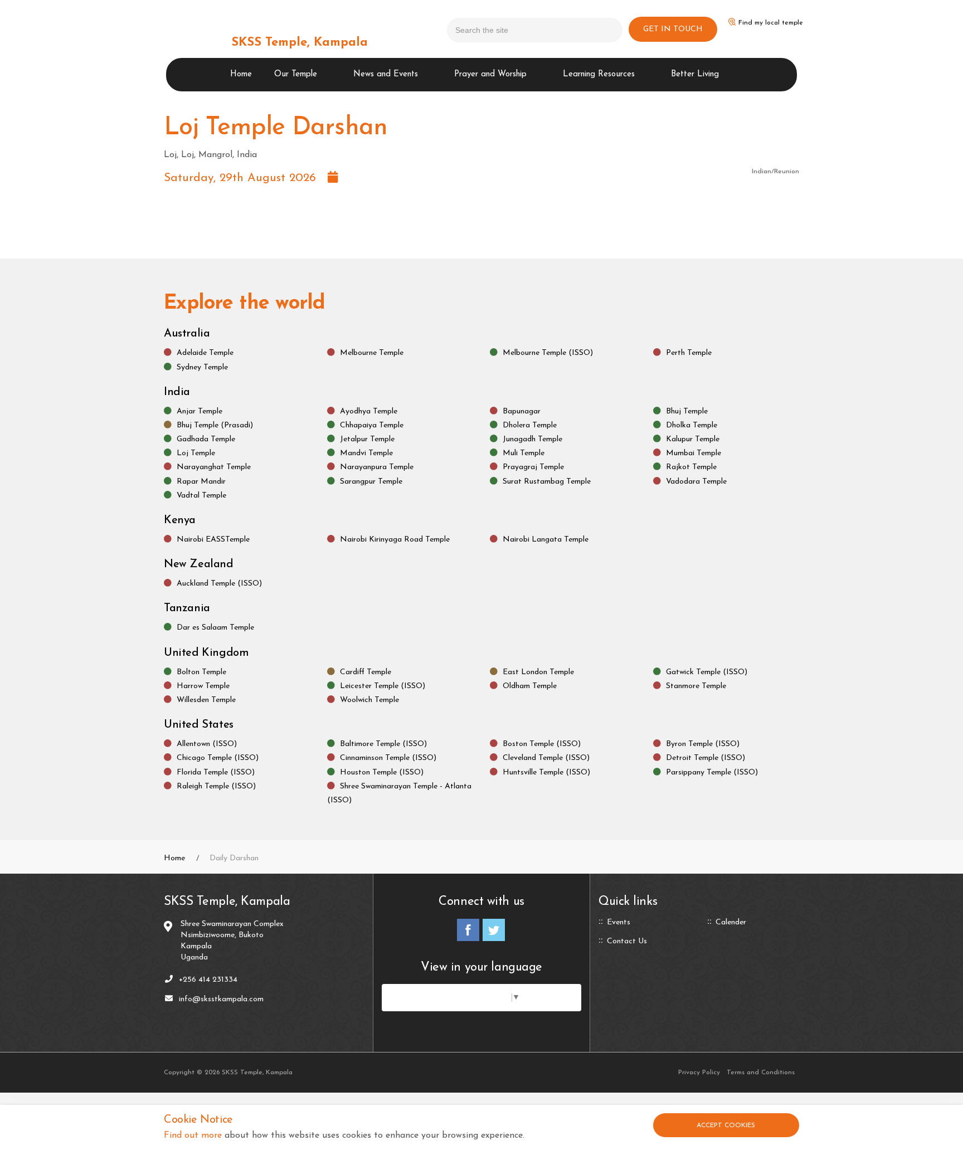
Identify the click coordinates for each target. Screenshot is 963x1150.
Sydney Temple (202, 367)
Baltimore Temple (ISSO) (383, 744)
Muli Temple (523, 453)
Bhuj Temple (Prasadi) (215, 425)
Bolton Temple (201, 671)
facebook (468, 930)
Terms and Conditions (761, 1072)
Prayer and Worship (490, 74)
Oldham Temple (530, 685)
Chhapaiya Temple (371, 425)
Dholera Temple (530, 425)
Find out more (193, 1135)
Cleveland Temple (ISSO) (546, 758)
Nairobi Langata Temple (545, 539)
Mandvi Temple (366, 453)
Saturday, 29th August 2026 (246, 178)
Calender (731, 923)
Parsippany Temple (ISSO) (712, 772)
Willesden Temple (206, 699)
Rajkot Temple (691, 467)
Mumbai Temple (693, 453)
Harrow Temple (203, 685)
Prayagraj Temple (533, 467)
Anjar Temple (199, 411)
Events (618, 923)
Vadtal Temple (201, 495)
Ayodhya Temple (368, 411)
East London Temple (538, 671)
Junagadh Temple (532, 439)
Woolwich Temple (369, 699)
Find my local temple (770, 23)
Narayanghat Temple (214, 467)
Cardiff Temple (365, 671)
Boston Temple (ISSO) (542, 744)
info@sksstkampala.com (221, 999)
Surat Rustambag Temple (547, 481)
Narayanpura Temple (377, 467)
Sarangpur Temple (371, 481)
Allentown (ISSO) (207, 744)
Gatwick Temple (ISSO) (706, 671)
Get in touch (673, 29)
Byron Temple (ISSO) (703, 744)
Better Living (695, 74)
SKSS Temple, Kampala (299, 42)
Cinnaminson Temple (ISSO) (388, 758)
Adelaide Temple (205, 353)
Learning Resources (599, 74)
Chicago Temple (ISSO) (218, 758)
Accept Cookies (726, 1125)
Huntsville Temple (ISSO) (546, 772)
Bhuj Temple (687, 411)
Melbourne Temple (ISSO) (548, 353)
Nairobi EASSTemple (213, 539)
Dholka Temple (691, 425)
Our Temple (295, 74)
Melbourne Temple (371, 353)
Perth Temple (689, 353)
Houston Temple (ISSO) (382, 772)
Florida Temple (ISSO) (216, 772)
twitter (494, 930)
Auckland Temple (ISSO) (219, 583)
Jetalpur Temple (367, 439)
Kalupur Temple (692, 439)
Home (241, 74)
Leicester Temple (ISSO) (382, 685)
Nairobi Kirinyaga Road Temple (395, 539)
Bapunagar (522, 411)
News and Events (385, 74)
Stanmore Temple (696, 685)
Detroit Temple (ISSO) (705, 758)
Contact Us (627, 942)
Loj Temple (196, 453)
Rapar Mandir (201, 481)
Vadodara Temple (696, 481)
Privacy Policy (699, 1072)
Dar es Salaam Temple (215, 627)
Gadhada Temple (206, 439)
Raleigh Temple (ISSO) (216, 786)
